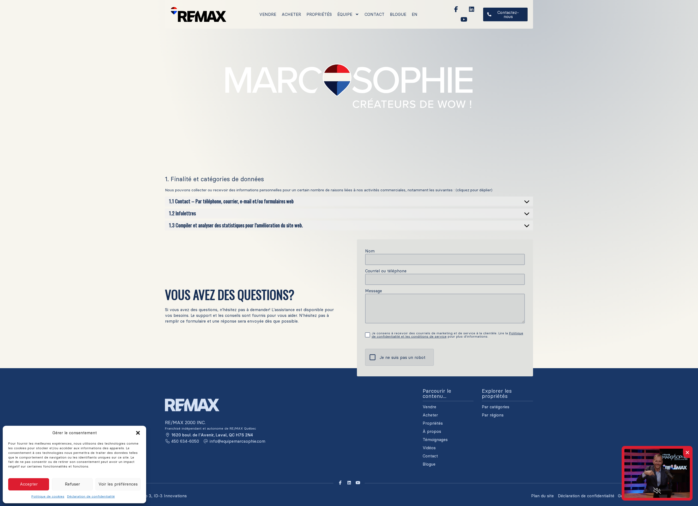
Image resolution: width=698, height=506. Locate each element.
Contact (374, 14)
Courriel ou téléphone (386, 271)
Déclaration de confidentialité (91, 496)
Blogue (398, 14)
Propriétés (319, 14)
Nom (370, 251)
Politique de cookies (47, 496)
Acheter (291, 14)
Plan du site (542, 495)
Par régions (493, 415)
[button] (138, 433)
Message (373, 291)
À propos (432, 431)
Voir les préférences (118, 484)
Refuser (72, 484)
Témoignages (435, 439)
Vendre (267, 14)
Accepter (29, 484)
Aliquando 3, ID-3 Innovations (157, 495)
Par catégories (495, 406)
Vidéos (429, 447)
